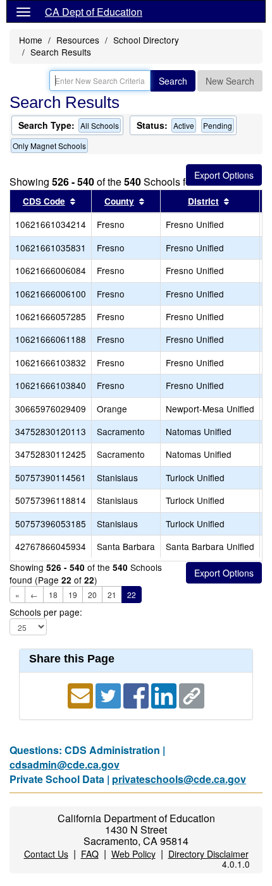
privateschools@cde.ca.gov (179, 779)
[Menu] (23, 11)
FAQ (90, 853)
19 (72, 594)
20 (92, 594)
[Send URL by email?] (82, 694)
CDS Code (44, 201)
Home (30, 39)
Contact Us (46, 853)
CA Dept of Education (93, 11)
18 (53, 594)
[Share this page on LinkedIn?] (165, 694)
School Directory (146, 39)
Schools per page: (45, 612)
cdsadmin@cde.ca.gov (64, 764)
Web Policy (133, 853)
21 (112, 594)
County (119, 201)
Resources (77, 39)
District (203, 201)
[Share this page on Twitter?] (109, 694)
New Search (230, 81)
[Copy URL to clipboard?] (191, 694)
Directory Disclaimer (208, 853)
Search (173, 81)
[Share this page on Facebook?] (137, 694)
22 (131, 594)
